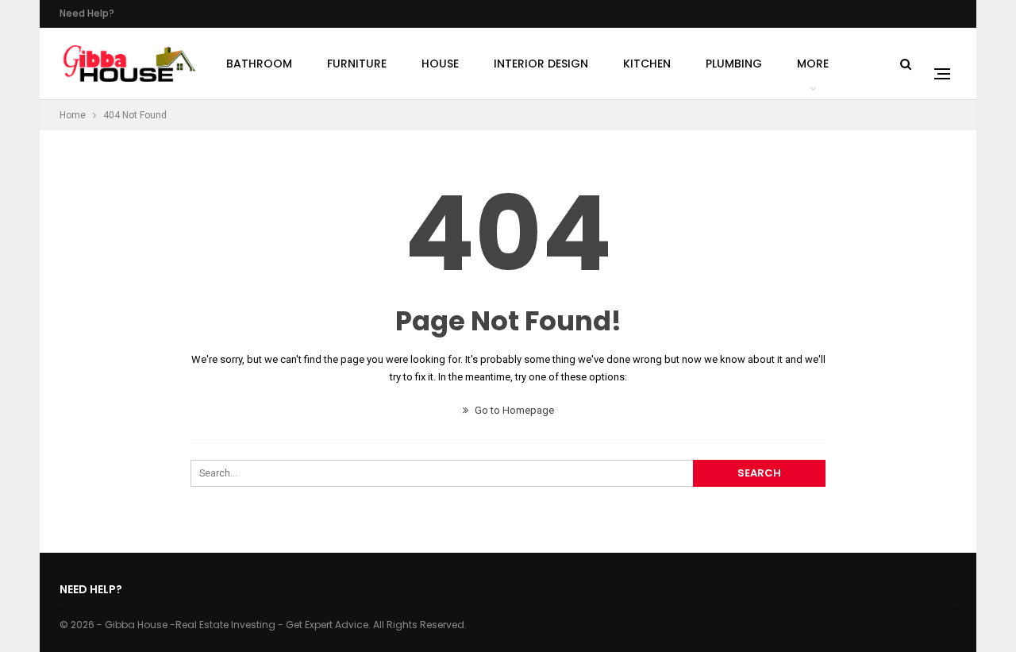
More (813, 63)
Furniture (357, 63)
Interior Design (541, 63)
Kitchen (647, 63)
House (440, 63)
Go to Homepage (513, 410)
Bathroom (259, 63)
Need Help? (87, 13)
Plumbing (734, 63)
